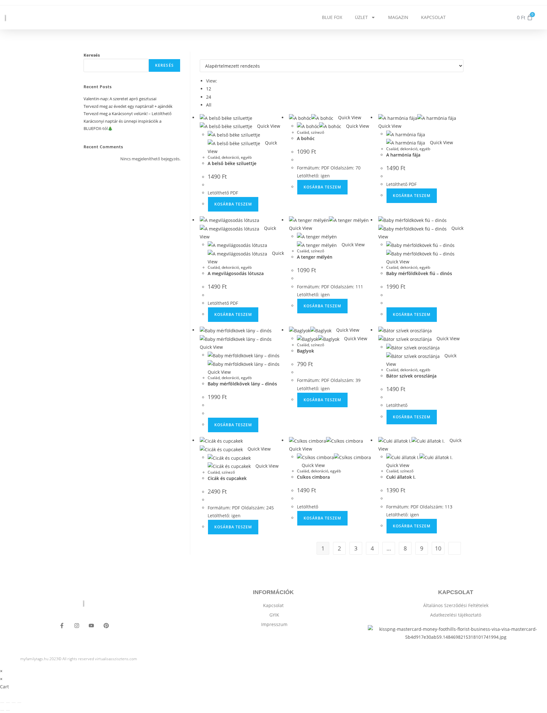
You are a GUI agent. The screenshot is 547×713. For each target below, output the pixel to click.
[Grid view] (201, 55)
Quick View (268, 126)
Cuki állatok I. (401, 477)
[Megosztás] (13, 702)
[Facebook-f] (62, 625)
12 (208, 89)
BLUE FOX (332, 17)
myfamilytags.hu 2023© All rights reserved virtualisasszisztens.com (78, 658)
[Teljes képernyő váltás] (8, 702)
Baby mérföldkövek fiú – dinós (419, 273)
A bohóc (306, 138)
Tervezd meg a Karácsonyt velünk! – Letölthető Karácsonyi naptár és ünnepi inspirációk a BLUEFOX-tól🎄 (128, 121)
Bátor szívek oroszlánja (411, 376)
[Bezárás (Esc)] (19, 702)
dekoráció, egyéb (237, 157)
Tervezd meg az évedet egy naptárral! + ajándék (128, 106)
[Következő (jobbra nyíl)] (8, 710)
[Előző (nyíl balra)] (2, 710)
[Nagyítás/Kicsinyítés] (2, 702)
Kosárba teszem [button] (233, 204)
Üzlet (361, 17)
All (208, 105)
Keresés (92, 55)
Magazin (398, 17)
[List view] (205, 55)
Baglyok (305, 351)
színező (317, 132)
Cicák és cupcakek (227, 478)
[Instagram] (77, 625)
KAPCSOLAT (455, 592)
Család (214, 157)
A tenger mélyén (314, 257)
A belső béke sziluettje (232, 163)
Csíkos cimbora (313, 477)
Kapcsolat (433, 17)
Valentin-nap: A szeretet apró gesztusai (120, 98)
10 (438, 548)
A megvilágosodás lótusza (236, 273)
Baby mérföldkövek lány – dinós (242, 384)
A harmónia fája (403, 155)
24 (208, 97)
